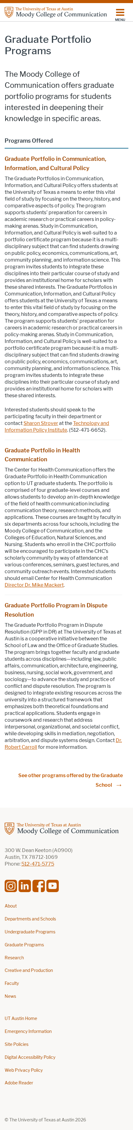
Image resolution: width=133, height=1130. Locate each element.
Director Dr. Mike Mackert (34, 585)
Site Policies (16, 1044)
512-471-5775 (37, 864)
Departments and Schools (30, 919)
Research (14, 958)
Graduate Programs (24, 945)
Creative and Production (29, 970)
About (11, 906)
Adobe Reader (19, 1083)
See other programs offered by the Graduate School (70, 780)
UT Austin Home (21, 1018)
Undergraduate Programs (30, 932)
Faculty (12, 983)
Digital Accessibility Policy (30, 1057)
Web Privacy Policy (24, 1070)
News (10, 996)
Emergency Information (28, 1031)
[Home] (56, 12)
